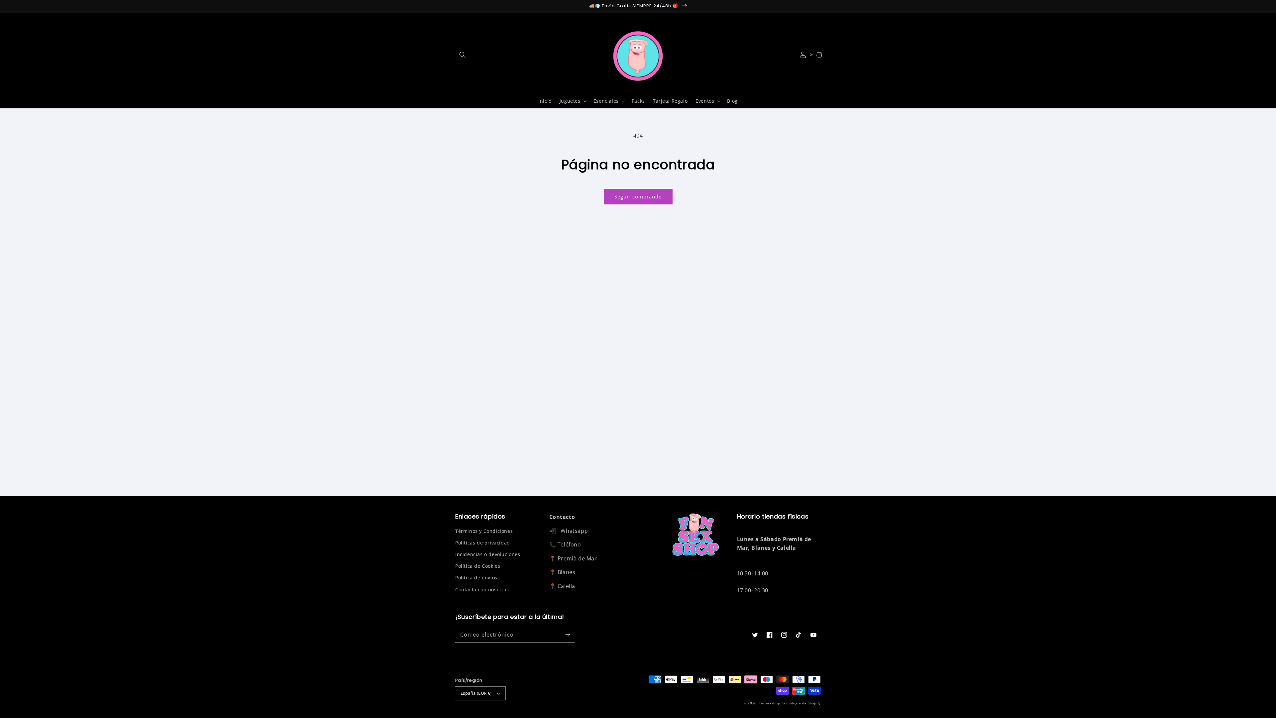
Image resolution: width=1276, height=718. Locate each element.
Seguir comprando (638, 196)
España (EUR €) (476, 693)
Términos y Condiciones (484, 531)
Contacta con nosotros (482, 589)
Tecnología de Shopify (801, 703)
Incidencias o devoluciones (487, 554)
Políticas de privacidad (482, 542)
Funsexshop (769, 703)
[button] (462, 55)
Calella (566, 586)
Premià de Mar (577, 558)
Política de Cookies (477, 566)
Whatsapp (574, 531)
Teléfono (569, 544)
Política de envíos (476, 577)
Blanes (567, 572)
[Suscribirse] (567, 634)
